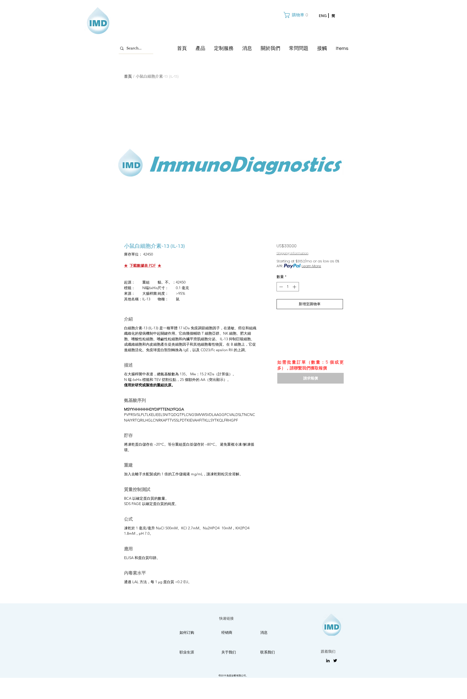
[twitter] (335, 660)
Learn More (311, 266)
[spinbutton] (288, 286)
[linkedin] (327, 660)
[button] (295, 15)
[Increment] (295, 286)
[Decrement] (280, 286)
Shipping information (292, 253)
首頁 (128, 76)
